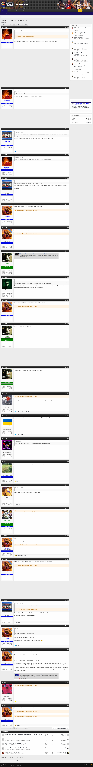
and (22, 411)
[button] (7, 10)
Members (25, 10)
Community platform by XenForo (12, 765)
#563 (68, 393)
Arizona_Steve (74, 107)
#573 (68, 649)
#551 (68, 27)
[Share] (65, 27)
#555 (68, 178)
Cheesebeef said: (18, 132)
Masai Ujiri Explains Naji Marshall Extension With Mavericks (18, 747)
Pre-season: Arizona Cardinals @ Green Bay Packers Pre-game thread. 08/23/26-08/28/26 (82, 65)
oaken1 (73, 103)
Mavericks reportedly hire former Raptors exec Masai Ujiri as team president (22, 739)
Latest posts (74, 25)
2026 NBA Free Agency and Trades (81, 27)
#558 (68, 251)
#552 (68, 88)
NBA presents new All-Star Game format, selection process (32, 674)
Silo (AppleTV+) (77, 59)
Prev (3, 24)
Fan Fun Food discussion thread (81, 76)
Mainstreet (4, 22)
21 (10, 24)
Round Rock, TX (9, 296)
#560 (68, 300)
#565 (68, 438)
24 (16, 24)
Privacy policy (84, 764)
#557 (68, 227)
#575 (68, 705)
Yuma (85, 104)
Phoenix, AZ (10, 200)
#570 (68, 559)
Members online (75, 101)
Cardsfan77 (74, 108)
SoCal (11, 457)
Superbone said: (18, 157)
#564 (68, 415)
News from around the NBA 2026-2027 (13, 752)
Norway (10, 434)
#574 (68, 682)
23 (14, 24)
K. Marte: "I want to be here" (80, 32)
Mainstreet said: (18, 603)
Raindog (81, 104)
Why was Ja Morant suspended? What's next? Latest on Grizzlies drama (35, 253)
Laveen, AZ (10, 504)
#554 (68, 154)
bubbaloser (84, 107)
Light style (4, 764)
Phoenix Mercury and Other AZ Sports (81, 56)
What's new (11, 10)
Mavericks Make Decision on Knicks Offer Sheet (16, 743)
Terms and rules (77, 764)
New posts (3, 13)
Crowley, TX (10, 273)
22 (12, 24)
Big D (87, 107)
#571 (68, 600)
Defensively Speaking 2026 (79, 48)
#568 (68, 508)
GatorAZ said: (18, 30)
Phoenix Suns (17, 753)
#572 (68, 625)
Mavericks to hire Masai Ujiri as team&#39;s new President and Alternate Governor (23, 734)
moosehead (79, 108)
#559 (68, 277)
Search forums (9, 13)
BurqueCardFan (75, 106)
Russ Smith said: (18, 487)
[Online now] (7, 496)
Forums (3, 10)
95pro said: (17, 91)
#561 (68, 323)
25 (18, 24)
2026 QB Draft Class (78, 37)
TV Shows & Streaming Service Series (81, 61)
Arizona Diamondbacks (78, 35)
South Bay (10, 701)
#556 (68, 204)
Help (89, 764)
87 (22, 24)
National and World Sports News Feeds (23, 735)
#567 (68, 485)
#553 (68, 128)
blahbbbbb (88, 122)
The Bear (76, 71)
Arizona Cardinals (77, 39)
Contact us (71, 764)
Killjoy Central (9, 532)
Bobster (79, 107)
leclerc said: (17, 441)
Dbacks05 (80, 106)
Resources (18, 10)
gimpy (84, 103)
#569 (68, 535)
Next (26, 24)
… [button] (8, 24)
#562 (68, 367)
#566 (68, 461)
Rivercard (85, 106)
